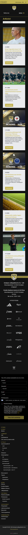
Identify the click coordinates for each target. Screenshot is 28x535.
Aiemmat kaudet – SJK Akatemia (10, 467)
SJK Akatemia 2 (5, 461)
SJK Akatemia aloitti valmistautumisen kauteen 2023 (13, 91)
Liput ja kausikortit (5, 443)
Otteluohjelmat (4, 455)
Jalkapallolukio (4, 490)
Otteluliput (3, 2)
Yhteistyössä (4, 497)
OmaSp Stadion (5, 486)
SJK (2, 435)
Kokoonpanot (4, 473)
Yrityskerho (4, 501)
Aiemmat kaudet (5, 463)
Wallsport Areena (5, 488)
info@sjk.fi (14, 287)
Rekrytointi (3, 510)
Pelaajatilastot (5, 479)
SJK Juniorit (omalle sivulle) (7, 439)
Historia (3, 484)
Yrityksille (4, 493)
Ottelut (3, 442)
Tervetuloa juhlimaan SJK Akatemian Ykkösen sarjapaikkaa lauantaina (13, 134)
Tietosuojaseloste (5, 512)
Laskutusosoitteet (5, 508)
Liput (3, 446)
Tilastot (3, 475)
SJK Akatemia (4, 437)
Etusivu (3, 427)
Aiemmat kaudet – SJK (8, 465)
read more (9, 62)
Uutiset (3, 429)
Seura (3, 482)
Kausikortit (4, 448)
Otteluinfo (3, 452)
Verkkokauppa (18, 2)
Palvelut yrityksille (5, 494)
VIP (3, 450)
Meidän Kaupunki (6, 499)
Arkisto (3, 431)
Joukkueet (4, 433)
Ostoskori (3, 518)
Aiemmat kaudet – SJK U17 (9, 469)
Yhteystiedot (5, 504)
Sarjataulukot (5, 477)
